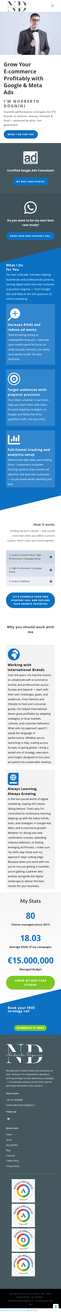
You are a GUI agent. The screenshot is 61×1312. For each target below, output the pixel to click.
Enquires (10, 1155)
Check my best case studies (30, 983)
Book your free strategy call (30, 236)
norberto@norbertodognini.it (20, 1105)
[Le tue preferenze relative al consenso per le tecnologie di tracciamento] (56, 1307)
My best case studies (30, 181)
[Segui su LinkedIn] (8, 1118)
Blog (8, 1150)
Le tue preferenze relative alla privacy (18, 1310)
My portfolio (12, 1145)
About (9, 1139)
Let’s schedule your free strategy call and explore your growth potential (30, 600)
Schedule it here (30, 1028)
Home (9, 1134)
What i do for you (21, 134)
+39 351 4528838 (14, 1099)
